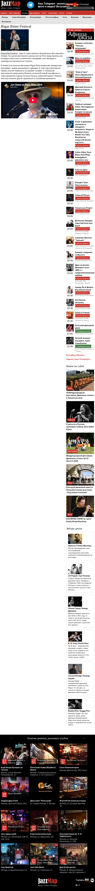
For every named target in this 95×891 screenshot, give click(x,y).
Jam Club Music (81, 166)
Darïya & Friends (82, 313)
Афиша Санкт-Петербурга (78, 359)
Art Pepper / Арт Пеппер (79, 576)
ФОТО (61, 13)
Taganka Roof (80, 118)
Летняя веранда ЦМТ (83, 260)
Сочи (65, 17)
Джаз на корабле (82, 58)
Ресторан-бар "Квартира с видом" (82, 282)
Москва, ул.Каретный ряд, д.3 (14, 870)
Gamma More (80, 83)
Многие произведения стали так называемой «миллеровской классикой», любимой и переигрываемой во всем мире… (80, 552)
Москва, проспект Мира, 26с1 (14, 804)
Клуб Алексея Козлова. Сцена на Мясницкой (84, 247)
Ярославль (87, 17)
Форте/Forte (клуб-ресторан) (73, 801)
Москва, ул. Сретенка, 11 (41, 870)
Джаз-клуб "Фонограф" (41, 801)
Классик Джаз (81, 170)
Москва (70, 4)
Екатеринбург (35, 17)
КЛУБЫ (25, 13)
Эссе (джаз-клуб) (82, 214)
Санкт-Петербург (81, 4)
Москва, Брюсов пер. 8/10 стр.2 (73, 770)
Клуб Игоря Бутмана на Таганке (84, 99)
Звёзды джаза (74, 528)
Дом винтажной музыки (84, 54)
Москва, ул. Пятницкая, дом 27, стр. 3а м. (14, 838)
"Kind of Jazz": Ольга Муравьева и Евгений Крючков (84, 74)
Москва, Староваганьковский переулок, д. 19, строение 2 (43, 774)
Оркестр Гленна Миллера (79, 546)
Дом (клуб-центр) (67, 867)
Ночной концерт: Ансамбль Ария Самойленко (83, 340)
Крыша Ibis (79, 148)
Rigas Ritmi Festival (9, 53)
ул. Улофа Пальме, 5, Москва (42, 804)
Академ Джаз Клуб (9, 801)
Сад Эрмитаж (7, 867)
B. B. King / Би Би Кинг (78, 643)
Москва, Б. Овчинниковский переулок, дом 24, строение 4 (73, 871)
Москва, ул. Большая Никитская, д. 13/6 (69, 840)
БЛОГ (44, 13)
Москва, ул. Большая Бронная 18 (72, 805)
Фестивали (6, 22)
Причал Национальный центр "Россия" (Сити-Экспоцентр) (84, 66)
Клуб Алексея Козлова (84, 191)
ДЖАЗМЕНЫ (35, 13)
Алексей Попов (82, 195)
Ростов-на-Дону (52, 17)
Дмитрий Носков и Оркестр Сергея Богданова (83, 89)
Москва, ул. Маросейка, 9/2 (42, 837)
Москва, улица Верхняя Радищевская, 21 (11, 774)
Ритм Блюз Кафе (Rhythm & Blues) (82, 232)
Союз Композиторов (83, 308)
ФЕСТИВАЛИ (14, 13)
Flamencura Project (83, 208)
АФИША (4, 13)
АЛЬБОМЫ (52, 13)
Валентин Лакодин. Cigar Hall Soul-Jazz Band (84, 223)
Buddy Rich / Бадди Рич (79, 711)
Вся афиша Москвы (75, 355)
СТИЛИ (69, 13)
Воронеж (74, 17)
